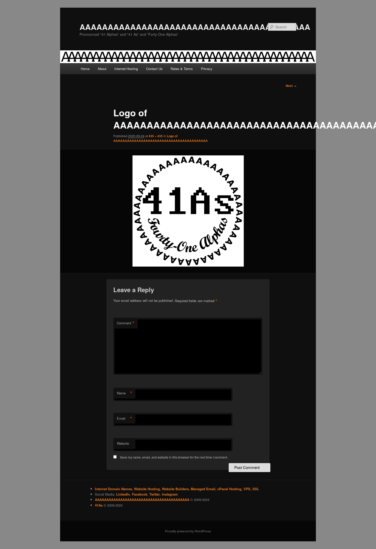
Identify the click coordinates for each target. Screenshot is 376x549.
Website (123, 443)
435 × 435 (156, 136)
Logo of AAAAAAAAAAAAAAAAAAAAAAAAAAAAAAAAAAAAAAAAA (160, 138)
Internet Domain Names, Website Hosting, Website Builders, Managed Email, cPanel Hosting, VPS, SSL (177, 488)
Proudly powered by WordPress (188, 531)
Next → (291, 85)
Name (124, 393)
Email (124, 418)
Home (85, 68)
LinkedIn (123, 494)
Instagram (170, 494)
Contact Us (154, 68)
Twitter (154, 494)
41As (99, 505)
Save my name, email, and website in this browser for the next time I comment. (174, 457)
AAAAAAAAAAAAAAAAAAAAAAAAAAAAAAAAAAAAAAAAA (195, 26)
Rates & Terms (182, 68)
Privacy (206, 68)
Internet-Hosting (126, 68)
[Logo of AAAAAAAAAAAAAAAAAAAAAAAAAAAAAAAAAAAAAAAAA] (188, 211)
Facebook (139, 494)
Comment (126, 323)
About (102, 68)
